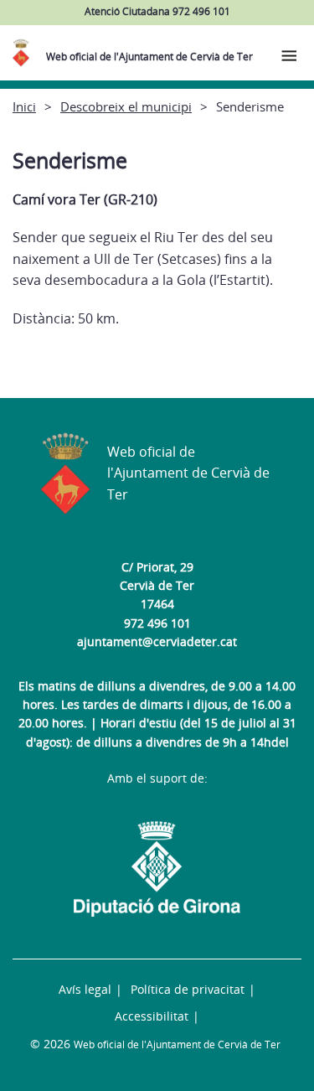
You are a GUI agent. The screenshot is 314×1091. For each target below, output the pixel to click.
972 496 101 (157, 623)
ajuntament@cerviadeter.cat (157, 641)
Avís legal (85, 989)
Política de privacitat (188, 989)
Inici (24, 106)
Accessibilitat (151, 1016)
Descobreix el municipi (126, 106)
